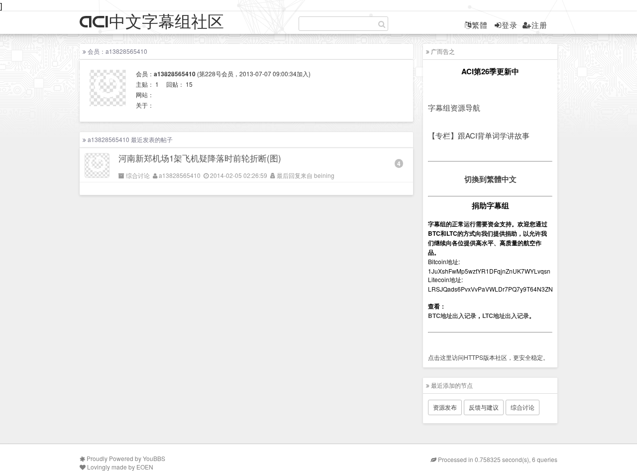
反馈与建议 (484, 407)
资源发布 (445, 407)
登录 (510, 24)
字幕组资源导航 (454, 107)
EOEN (144, 467)
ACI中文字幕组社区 (152, 22)
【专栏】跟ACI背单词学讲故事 (479, 135)
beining (324, 175)
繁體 (480, 24)
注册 (539, 24)
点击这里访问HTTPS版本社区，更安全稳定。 (488, 357)
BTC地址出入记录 (452, 315)
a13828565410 (180, 175)
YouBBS (154, 458)
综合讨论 (138, 175)
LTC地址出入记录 (505, 315)
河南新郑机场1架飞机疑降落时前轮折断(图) (199, 158)
